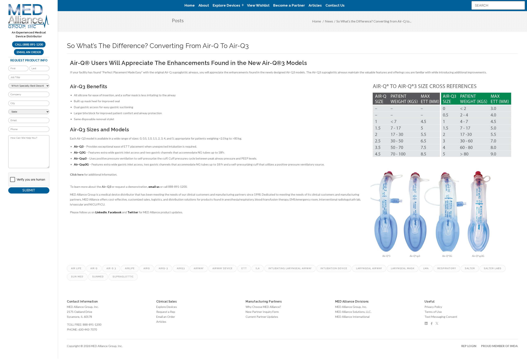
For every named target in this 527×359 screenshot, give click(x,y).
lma (426, 268)
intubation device (334, 268)
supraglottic (123, 276)
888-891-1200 (92, 324)
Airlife (130, 268)
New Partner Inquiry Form (262, 311)
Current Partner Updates (262, 316)
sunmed (98, 276)
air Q (94, 268)
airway (199, 268)
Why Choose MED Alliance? (263, 307)
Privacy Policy (433, 307)
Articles (315, 5)
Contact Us (335, 5)
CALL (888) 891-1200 (29, 44)
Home (189, 5)
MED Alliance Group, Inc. (351, 307)
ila (258, 268)
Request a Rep (165, 311)
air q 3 (111, 268)
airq (146, 268)
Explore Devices (166, 307)
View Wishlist (258, 5)
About (203, 5)
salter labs (492, 268)
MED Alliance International (352, 316)
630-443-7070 (87, 329)
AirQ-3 (163, 268)
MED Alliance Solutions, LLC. (353, 311)
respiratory (446, 268)
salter (470, 268)
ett (244, 268)
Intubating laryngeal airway (290, 268)
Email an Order (29, 52)
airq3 (181, 268)
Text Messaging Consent (440, 316)
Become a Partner (289, 5)
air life (76, 268)
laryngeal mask (402, 268)
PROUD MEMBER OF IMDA (499, 346)
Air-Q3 (106, 186)
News (329, 21)
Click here (77, 174)
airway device (222, 268)
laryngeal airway (369, 268)
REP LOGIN (468, 346)
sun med (77, 276)
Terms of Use (433, 311)
